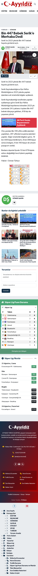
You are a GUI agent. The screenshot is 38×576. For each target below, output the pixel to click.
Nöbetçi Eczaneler (11, 473)
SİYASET (13, 526)
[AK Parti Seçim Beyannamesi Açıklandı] (28, 218)
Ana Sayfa (11, 511)
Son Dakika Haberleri (28, 483)
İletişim (28, 494)
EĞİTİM (4, 11)
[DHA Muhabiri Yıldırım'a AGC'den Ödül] (10, 254)
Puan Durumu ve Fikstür (26, 478)
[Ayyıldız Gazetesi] (18, 4)
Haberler (4, 29)
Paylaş (6, 76)
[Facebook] (15, 464)
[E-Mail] (14, 202)
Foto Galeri (11, 536)
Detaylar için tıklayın (19, 351)
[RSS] (22, 464)
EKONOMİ (13, 11)
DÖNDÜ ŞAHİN (18, 198)
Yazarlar (10, 541)
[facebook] (14, 506)
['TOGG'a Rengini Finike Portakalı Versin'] (10, 234)
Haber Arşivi (9, 487)
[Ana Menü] (2, 4)
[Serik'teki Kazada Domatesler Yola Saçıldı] (28, 254)
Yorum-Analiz (15, 533)
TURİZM (13, 531)
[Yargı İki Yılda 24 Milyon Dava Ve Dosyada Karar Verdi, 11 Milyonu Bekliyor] (28, 234)
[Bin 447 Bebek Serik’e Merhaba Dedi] (19, 62)
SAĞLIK (31, 11)
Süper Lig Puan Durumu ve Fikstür (23, 565)
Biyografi (10, 546)
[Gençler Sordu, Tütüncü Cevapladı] (10, 218)
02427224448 (20, 452)
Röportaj (10, 543)
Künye (23, 494)
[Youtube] (19, 464)
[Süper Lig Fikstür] (35, 358)
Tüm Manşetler (10, 483)
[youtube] (27, 506)
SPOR (12, 528)
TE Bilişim (24, 500)
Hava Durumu (27, 473)
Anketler (10, 548)
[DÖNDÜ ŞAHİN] (6, 200)
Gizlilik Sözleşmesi (13, 494)
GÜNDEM (23, 11)
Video (9, 538)
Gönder (6, 291)
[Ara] (35, 4)
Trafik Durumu (9, 477)
